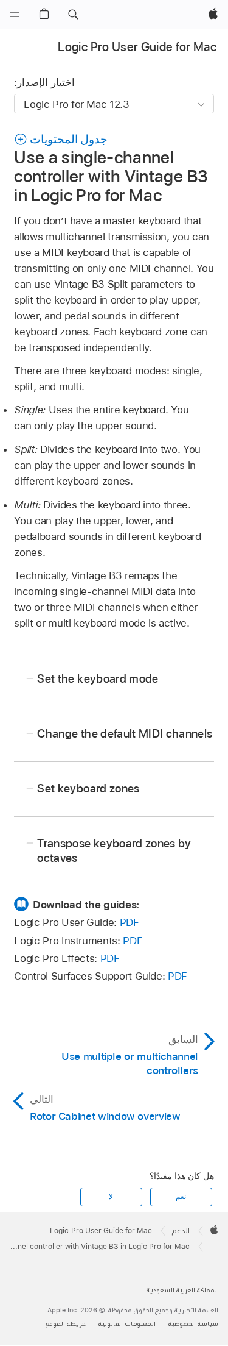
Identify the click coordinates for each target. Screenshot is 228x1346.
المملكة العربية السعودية (183, 1290)
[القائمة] (14, 14)
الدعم (181, 1230)
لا (111, 1196)
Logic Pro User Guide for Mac (137, 47)
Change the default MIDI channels (124, 734)
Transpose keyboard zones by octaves (114, 850)
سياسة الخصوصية (193, 1323)
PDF (129, 922)
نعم (181, 1196)
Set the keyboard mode (97, 679)
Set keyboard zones (88, 789)
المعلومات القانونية (127, 1323)
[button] (73, 14)
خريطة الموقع (66, 1323)
